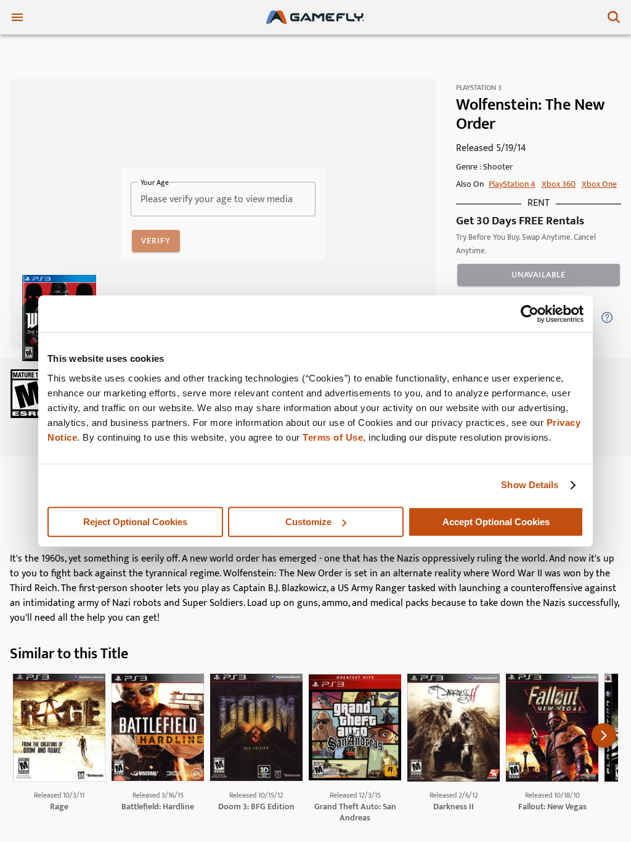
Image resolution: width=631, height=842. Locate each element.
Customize (308, 522)
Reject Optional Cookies (135, 522)
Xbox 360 (559, 184)
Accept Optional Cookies (496, 522)
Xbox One (599, 184)
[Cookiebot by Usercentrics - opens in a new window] (530, 314)
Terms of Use (333, 437)
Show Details (529, 485)
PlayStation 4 (512, 184)
